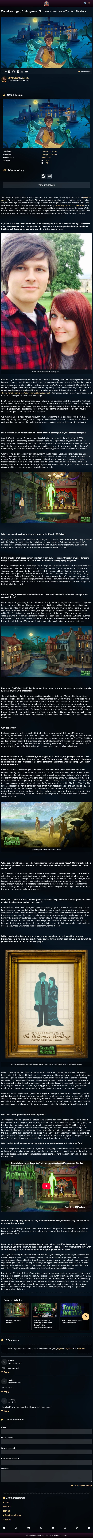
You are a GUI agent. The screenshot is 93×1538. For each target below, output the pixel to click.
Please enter (7, 1438)
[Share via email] (27, 71)
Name (3, 1427)
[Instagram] (41, 1527)
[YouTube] (53, 1527)
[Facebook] (4, 1527)
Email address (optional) (10, 1458)
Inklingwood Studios (49, 151)
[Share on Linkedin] (18, 71)
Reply (6, 1372)
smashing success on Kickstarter (70, 205)
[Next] (85, 1316)
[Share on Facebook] (14, 71)
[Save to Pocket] (22, 71)
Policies (7, 1506)
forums (81, 1348)
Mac (47, 161)
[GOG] (49, 176)
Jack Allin (25, 78)
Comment (5, 1468)
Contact (7, 1519)
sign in (60, 1348)
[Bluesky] (89, 1527)
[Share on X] (10, 71)
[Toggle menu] (89, 3)
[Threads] (65, 1527)
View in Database (47, 185)
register (69, 1348)
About (6, 1502)
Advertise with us (12, 1515)
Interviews (14, 78)
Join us (6, 1511)
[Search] (85, 3)
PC (47, 163)
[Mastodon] (77, 1527)
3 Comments (85, 72)
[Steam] (43, 176)
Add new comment (83, 1486)
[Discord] (28, 1527)
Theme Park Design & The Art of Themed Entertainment (25, 393)
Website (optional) (8, 1448)
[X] (16, 1527)
